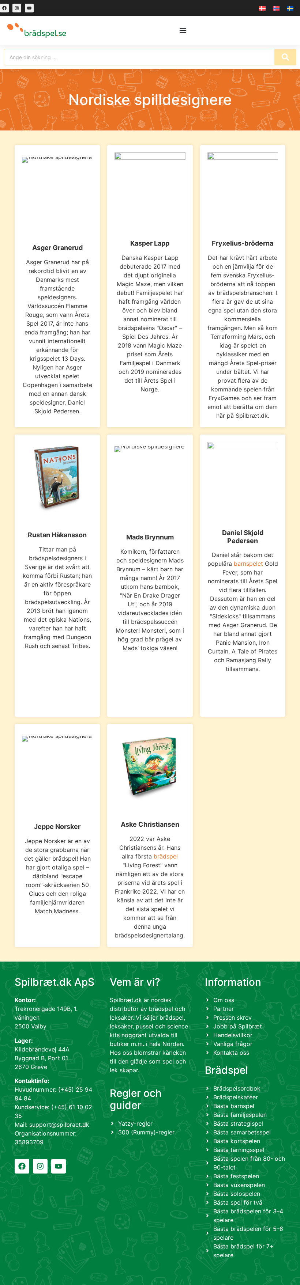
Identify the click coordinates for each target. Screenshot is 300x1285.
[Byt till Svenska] (290, 8)
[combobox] (139, 57)
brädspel (166, 856)
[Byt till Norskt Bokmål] (276, 8)
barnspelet (248, 563)
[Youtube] (29, 8)
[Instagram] (16, 8)
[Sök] (285, 57)
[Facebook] (4, 8)
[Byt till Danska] (262, 8)
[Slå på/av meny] (183, 30)
